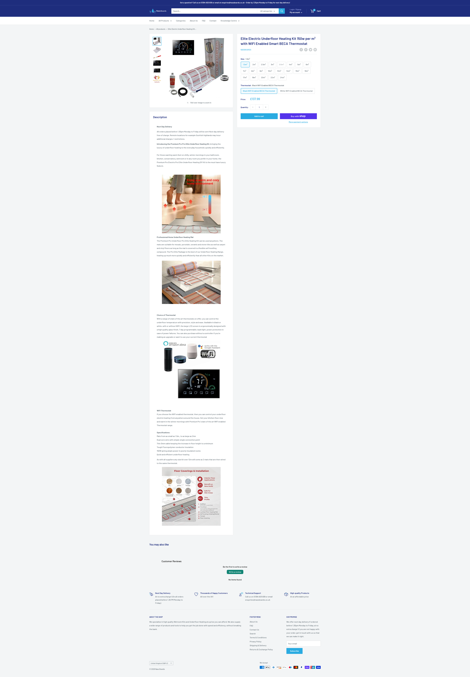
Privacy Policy (255, 641)
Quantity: (245, 107)
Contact (213, 20)
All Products (164, 20)
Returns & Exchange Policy (261, 649)
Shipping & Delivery (258, 645)
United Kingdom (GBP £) (159, 663)
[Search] (282, 11)
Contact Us (254, 629)
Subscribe (294, 651)
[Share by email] (315, 49)
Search (253, 633)
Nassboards (246, 50)
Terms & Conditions (258, 637)
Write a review (235, 572)
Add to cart (259, 116)
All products (160, 29)
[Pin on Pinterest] (306, 49)
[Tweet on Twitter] (310, 49)
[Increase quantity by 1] (265, 107)
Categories (181, 20)
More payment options (298, 122)
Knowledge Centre (229, 20)
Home (151, 20)
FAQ (203, 20)
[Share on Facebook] (301, 49)
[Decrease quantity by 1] (252, 107)
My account (295, 12)
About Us (194, 20)
